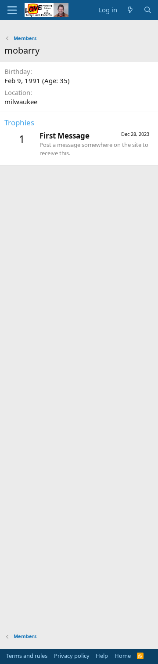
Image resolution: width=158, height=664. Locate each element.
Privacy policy (72, 656)
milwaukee (20, 101)
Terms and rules (26, 656)
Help (102, 656)
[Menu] (12, 10)
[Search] (147, 10)
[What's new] (130, 10)
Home (123, 656)
